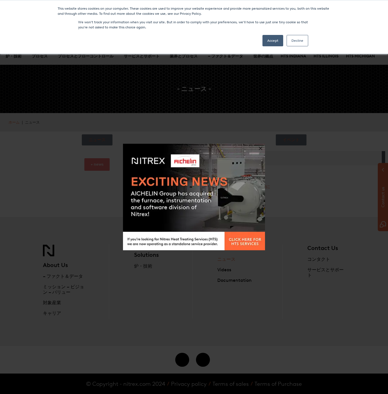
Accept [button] (272, 41)
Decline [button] (297, 41)
